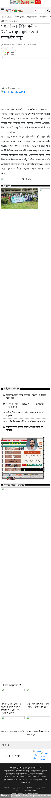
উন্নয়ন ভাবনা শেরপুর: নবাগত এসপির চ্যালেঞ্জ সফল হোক (38, 705)
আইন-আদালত (32, 17)
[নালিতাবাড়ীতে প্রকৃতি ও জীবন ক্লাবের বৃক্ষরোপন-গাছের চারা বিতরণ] (19, 198)
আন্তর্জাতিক (43, 17)
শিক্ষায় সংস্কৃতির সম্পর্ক (12, 685)
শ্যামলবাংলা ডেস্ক (9, 45)
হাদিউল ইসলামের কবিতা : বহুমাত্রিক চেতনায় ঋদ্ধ (25, 421)
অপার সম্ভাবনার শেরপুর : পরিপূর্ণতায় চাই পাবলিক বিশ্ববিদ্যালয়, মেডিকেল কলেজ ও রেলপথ (11, 708)
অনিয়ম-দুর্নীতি (19, 17)
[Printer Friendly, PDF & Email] (25, 53)
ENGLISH (7, 17)
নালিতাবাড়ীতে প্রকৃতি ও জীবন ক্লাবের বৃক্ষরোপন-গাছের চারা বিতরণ (17, 380)
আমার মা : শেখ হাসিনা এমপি (12, 731)
